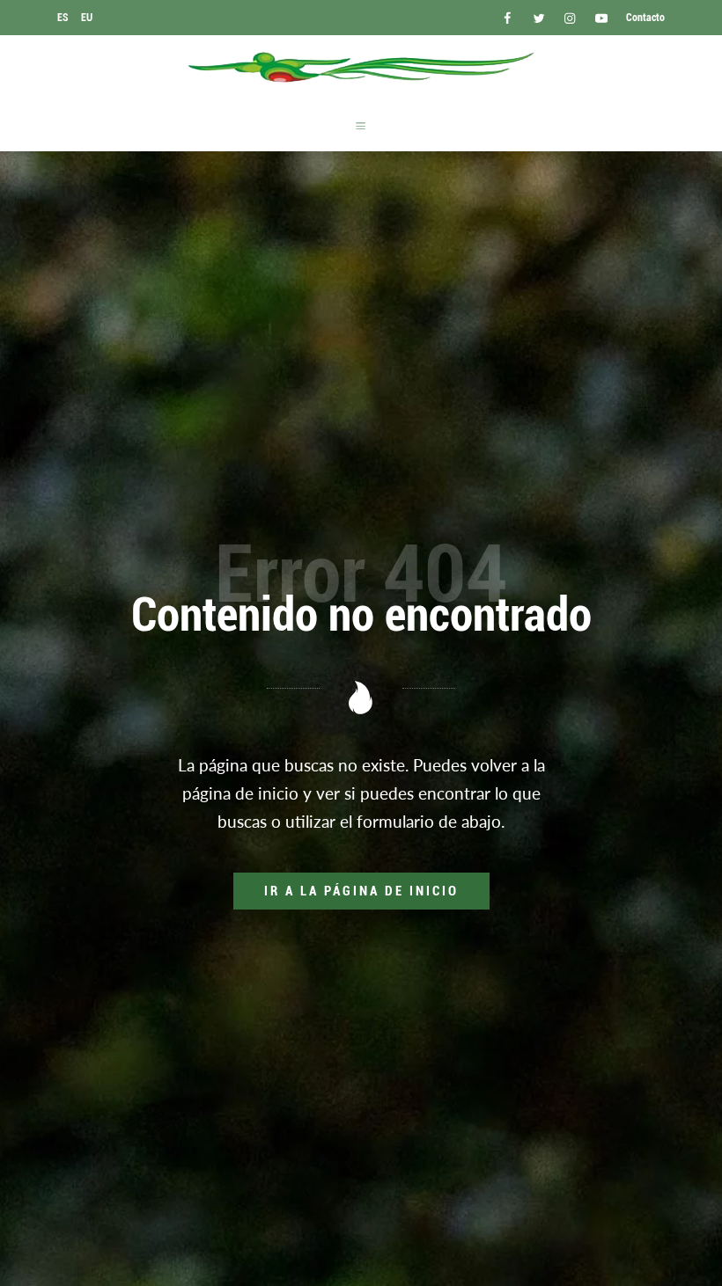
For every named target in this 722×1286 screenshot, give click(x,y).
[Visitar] (508, 17)
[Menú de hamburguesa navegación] (360, 125)
